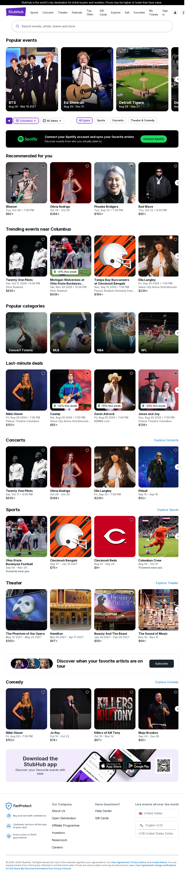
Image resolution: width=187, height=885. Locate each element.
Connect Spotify (153, 138)
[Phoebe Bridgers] (115, 189)
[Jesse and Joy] (159, 398)
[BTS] (32, 79)
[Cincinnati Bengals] (71, 542)
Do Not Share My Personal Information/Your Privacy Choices (38, 868)
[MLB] (71, 333)
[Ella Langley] (159, 264)
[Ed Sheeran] (87, 79)
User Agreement (120, 862)
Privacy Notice (138, 862)
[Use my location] (9, 121)
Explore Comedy (166, 682)
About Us (58, 811)
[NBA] (115, 333)
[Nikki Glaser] (26, 398)
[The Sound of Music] (159, 616)
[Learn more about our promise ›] (19, 806)
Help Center (103, 811)
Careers (57, 847)
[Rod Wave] (159, 189)
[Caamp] (71, 398)
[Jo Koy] (71, 715)
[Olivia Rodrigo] (71, 189)
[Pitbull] (159, 473)
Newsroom (59, 840)
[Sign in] (175, 12)
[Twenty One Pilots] (26, 264)
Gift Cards (102, 818)
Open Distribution (64, 818)
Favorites (139, 12)
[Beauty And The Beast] (115, 616)
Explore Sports (167, 510)
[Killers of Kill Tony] (115, 715)
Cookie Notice (159, 862)
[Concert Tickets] (26, 333)
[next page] (178, 79)
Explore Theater (167, 583)
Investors (58, 833)
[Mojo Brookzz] (159, 715)
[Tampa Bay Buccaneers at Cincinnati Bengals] (115, 266)
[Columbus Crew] (159, 542)
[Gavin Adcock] (115, 396)
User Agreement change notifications (156, 865)
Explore (116, 12)
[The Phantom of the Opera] (26, 616)
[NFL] (159, 333)
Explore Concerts (166, 440)
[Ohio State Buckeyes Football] (26, 544)
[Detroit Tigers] (142, 79)
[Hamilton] (71, 616)
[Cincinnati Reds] (115, 542)
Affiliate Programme (65, 825)
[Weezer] (26, 189)
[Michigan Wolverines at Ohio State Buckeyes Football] (71, 266)
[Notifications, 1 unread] (184, 12)
